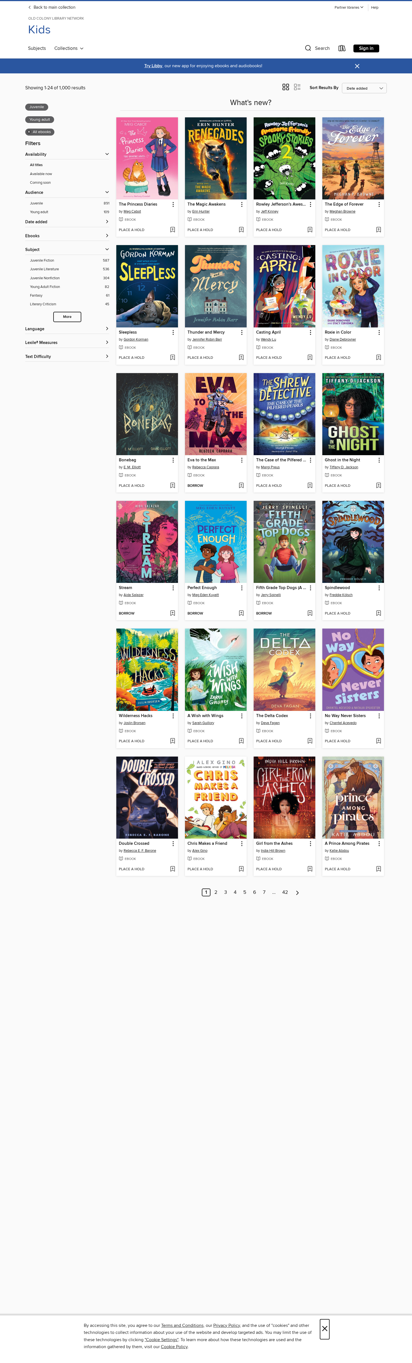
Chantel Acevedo (343, 723)
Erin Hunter (201, 211)
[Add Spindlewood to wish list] (378, 613)
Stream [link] (125, 587)
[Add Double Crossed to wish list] (172, 869)
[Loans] (342, 49)
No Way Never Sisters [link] (345, 715)
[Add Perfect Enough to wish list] (241, 613)
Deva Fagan (270, 723)
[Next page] (297, 892)
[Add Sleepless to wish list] (172, 358)
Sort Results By (324, 87)
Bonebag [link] (127, 460)
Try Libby (153, 66)
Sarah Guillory (203, 723)
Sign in (366, 48)
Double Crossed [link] (134, 843)
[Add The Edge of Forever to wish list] (378, 230)
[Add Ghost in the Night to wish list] (378, 486)
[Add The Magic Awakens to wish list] (241, 230)
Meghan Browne (342, 211)
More (67, 317)
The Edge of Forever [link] (344, 204)
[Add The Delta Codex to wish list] (309, 741)
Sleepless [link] (128, 332)
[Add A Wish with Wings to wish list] (241, 741)
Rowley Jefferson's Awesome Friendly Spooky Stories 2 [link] (281, 204)
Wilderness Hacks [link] (135, 715)
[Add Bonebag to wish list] (172, 486)
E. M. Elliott (132, 467)
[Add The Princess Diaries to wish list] (172, 230)
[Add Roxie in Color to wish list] (378, 358)
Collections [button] (67, 48)
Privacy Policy (226, 1325)
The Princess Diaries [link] (138, 204)
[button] (349, 8)
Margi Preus (270, 467)
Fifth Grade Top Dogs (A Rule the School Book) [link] (281, 587)
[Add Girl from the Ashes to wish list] (309, 869)
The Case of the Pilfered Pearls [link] (281, 460)
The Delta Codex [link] (272, 715)
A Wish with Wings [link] (205, 715)
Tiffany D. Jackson (344, 467)
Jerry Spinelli (271, 595)
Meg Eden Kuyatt (205, 595)
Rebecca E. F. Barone (140, 850)
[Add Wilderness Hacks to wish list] (172, 741)
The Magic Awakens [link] (207, 204)
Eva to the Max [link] (202, 460)
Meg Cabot (132, 211)
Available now (41, 174)
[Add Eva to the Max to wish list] (241, 486)
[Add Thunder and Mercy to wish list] (241, 358)
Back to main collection (54, 7)
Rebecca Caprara (205, 467)
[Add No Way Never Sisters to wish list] (378, 741)
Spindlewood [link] (337, 587)
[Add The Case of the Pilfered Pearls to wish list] (309, 486)
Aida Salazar (133, 595)
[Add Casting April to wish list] (309, 358)
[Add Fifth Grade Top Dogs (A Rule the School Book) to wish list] (309, 613)
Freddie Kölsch (341, 595)
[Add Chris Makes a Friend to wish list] (241, 869)
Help (374, 8)
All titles (36, 165)
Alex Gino (199, 850)
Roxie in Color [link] (338, 332)
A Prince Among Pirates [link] (347, 843)
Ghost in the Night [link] (342, 460)
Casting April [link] (268, 332)
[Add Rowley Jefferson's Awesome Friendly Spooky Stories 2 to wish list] (309, 230)
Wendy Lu (268, 339)
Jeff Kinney (269, 211)
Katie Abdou (339, 850)
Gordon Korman (136, 339)
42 (285, 892)
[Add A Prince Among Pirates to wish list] (378, 869)
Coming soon (40, 182)
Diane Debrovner (343, 339)
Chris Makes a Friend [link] (207, 843)
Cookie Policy (174, 1347)
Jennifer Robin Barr (207, 339)
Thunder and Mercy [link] (206, 332)
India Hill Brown (273, 850)
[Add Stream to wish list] (172, 613)
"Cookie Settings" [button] (161, 1340)
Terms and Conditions (182, 1325)
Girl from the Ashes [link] (274, 843)
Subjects (37, 48)
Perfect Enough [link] (202, 587)
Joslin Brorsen (134, 723)
